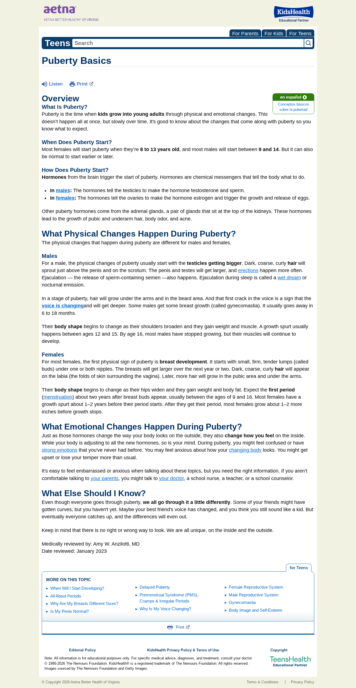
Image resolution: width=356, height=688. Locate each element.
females (65, 198)
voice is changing (63, 305)
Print (82, 84)
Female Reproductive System (256, 587)
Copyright (278, 650)
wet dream (289, 277)
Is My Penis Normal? (69, 611)
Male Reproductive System (253, 594)
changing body (245, 450)
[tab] (299, 568)
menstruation (57, 397)
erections (248, 270)
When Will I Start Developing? (77, 588)
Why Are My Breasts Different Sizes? (84, 603)
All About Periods (65, 596)
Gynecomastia (242, 602)
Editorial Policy (82, 650)
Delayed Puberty (155, 587)
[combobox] (188, 43)
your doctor (171, 478)
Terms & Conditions (262, 682)
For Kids (273, 33)
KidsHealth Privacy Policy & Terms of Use (183, 650)
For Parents (245, 33)
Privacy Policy (302, 682)
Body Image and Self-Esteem (255, 610)
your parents (104, 478)
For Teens (300, 33)
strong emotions (59, 450)
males (63, 190)
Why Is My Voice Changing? (165, 608)
